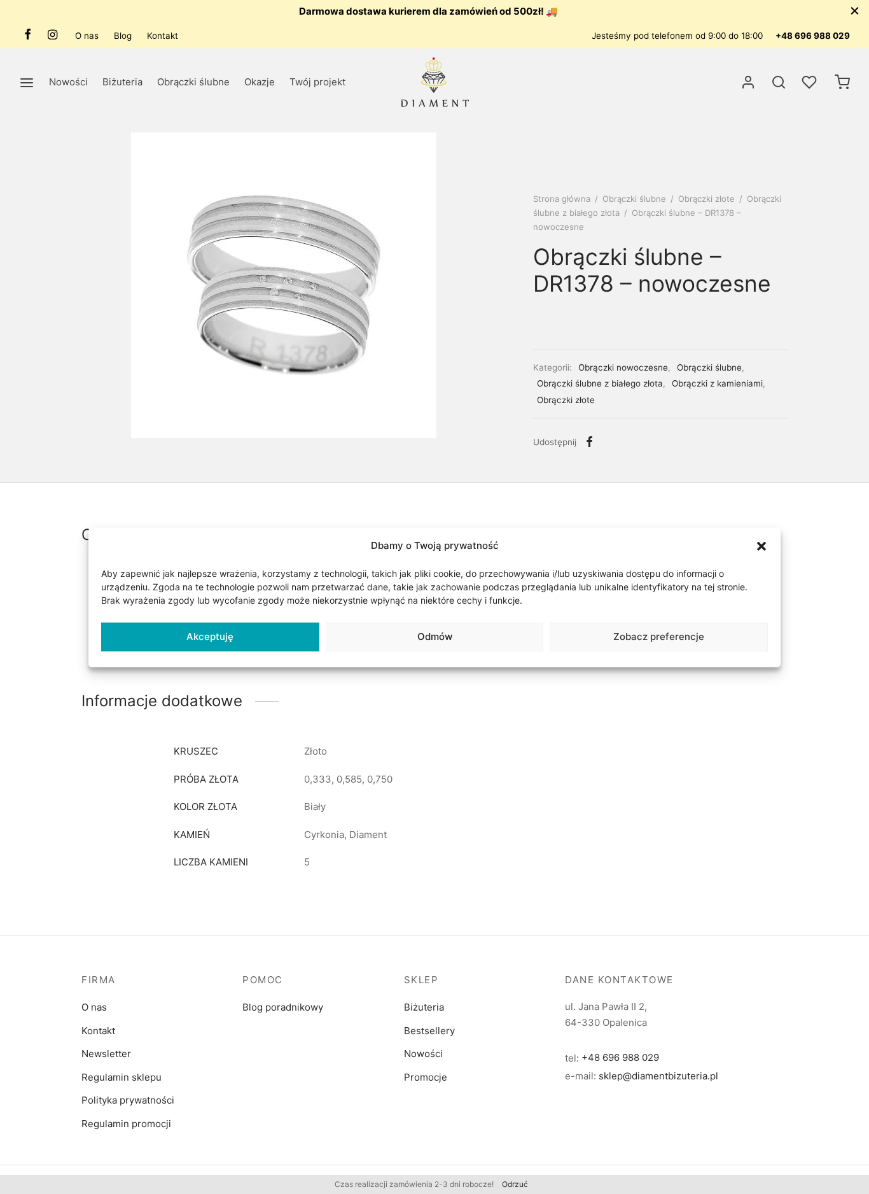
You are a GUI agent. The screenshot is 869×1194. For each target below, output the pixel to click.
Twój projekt (317, 82)
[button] (761, 545)
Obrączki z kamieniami (717, 383)
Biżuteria (122, 82)
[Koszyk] (842, 82)
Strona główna (561, 199)
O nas (87, 36)
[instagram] (52, 35)
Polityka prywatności (127, 1100)
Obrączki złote (706, 199)
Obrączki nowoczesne (623, 367)
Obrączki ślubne (193, 82)
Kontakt (162, 36)
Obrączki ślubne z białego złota (600, 383)
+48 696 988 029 (812, 36)
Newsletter (106, 1054)
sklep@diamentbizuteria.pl (658, 1076)
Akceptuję (209, 636)
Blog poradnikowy (282, 1007)
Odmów (434, 636)
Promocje (425, 1077)
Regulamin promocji (126, 1124)
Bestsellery (429, 1031)
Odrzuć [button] (515, 1184)
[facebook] (27, 35)
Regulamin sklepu (121, 1077)
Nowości (68, 82)
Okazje (259, 82)
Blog (123, 36)
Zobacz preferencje (658, 636)
